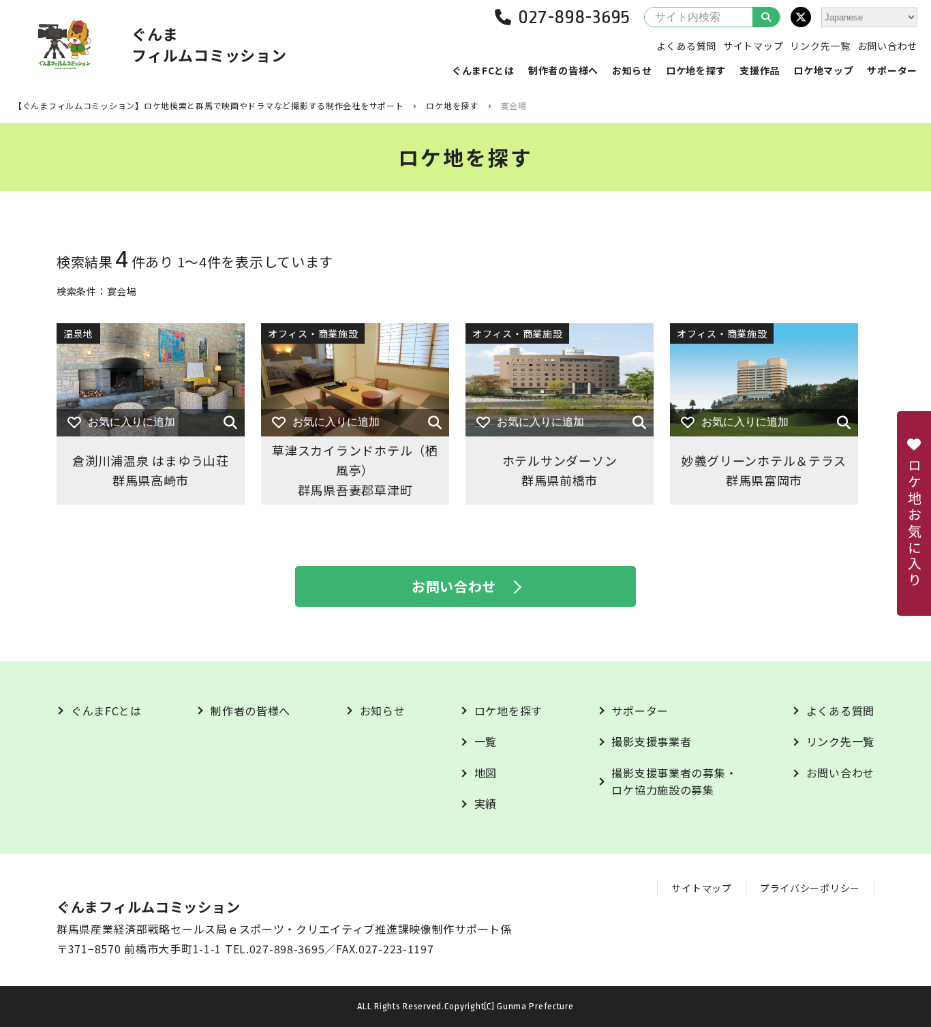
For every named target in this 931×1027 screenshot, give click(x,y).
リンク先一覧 (820, 45)
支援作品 (759, 70)
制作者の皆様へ (563, 70)
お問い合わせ (887, 45)
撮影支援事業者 (651, 741)
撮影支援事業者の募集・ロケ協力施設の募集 (674, 781)
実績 (485, 803)
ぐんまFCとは (483, 70)
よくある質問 (686, 45)
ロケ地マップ (823, 70)
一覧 (485, 741)
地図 (485, 772)
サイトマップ (753, 45)
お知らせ (632, 70)
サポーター (892, 70)
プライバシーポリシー (810, 888)
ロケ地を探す (696, 70)
